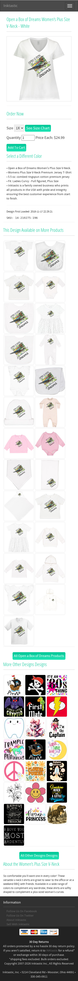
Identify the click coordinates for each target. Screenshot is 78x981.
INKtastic (52, 951)
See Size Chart (38, 128)
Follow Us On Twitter (20, 916)
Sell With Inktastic (17, 924)
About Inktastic (16, 920)
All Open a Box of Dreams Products (39, 656)
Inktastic (10, 5)
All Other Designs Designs (39, 855)
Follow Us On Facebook (21, 911)
